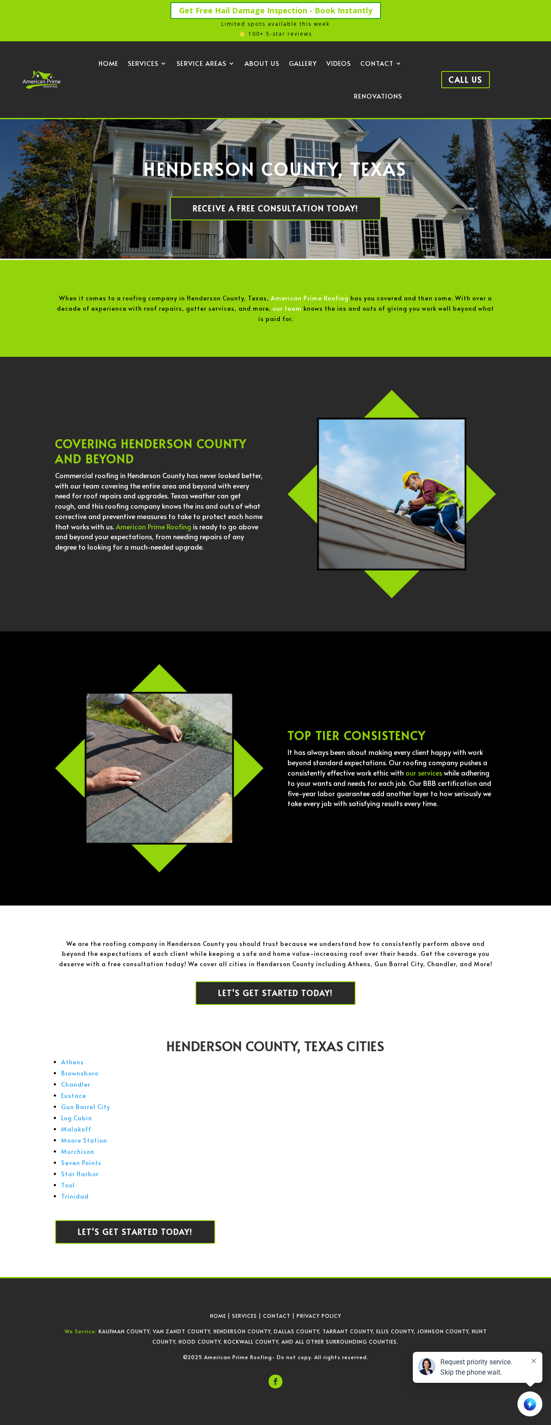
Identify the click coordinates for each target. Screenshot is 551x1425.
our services (424, 772)
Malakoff (76, 1129)
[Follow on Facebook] (275, 1381)
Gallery (303, 63)
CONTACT (277, 1315)
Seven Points (81, 1163)
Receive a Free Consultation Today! (275, 208)
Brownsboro (80, 1073)
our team (287, 308)
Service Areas (201, 63)
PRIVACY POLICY (319, 1315)
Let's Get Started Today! (275, 992)
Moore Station (84, 1140)
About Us (262, 63)
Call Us (466, 79)
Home (108, 63)
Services (143, 63)
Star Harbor (80, 1174)
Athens (72, 1062)
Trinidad (75, 1196)
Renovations (378, 95)
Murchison (77, 1151)
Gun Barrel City (85, 1107)
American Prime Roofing (310, 298)
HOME (218, 1315)
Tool (68, 1185)
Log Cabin (76, 1118)
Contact (376, 63)
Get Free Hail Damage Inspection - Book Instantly (275, 10)
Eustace (73, 1095)
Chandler (75, 1084)
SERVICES (244, 1315)
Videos (338, 63)
